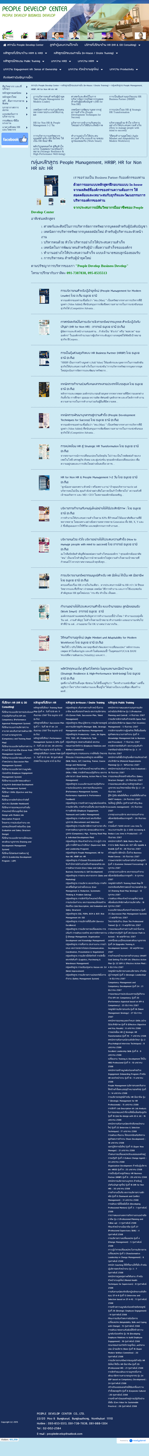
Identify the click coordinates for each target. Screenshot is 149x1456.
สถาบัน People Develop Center (45, 85)
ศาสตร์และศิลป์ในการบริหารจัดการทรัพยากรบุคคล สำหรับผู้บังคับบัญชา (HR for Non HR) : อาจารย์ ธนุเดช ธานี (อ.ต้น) (100, 324)
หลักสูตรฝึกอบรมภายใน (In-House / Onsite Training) (85, 85)
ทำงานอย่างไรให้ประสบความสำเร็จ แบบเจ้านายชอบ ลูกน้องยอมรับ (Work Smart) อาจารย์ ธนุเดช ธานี (100, 609)
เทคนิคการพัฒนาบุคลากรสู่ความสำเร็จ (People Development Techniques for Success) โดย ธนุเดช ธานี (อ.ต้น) (98, 418)
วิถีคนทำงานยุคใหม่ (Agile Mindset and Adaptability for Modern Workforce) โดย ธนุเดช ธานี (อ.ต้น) (98, 640)
